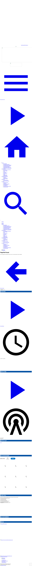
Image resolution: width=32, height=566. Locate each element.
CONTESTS (3, 179)
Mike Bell (4, 172)
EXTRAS (3, 181)
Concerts (4, 177)
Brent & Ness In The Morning (7, 169)
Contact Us (4, 183)
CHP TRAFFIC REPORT (6, 166)
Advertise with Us (5, 182)
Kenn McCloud (5, 173)
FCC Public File (5, 185)
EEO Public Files (5, 184)
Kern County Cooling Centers (7, 186)
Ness (4, 171)
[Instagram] (3, 250)
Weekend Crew (5, 175)
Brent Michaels (5, 170)
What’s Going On (5, 178)
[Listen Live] (16, 389)
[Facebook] (3, 249)
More (1, 442)
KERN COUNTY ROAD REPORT (7, 168)
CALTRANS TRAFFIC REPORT (7, 165)
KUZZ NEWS (5, 163)
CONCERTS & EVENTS (5, 176)
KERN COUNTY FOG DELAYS (7, 167)
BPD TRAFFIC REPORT (6, 164)
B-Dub (4, 174)
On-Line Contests (5, 180)
